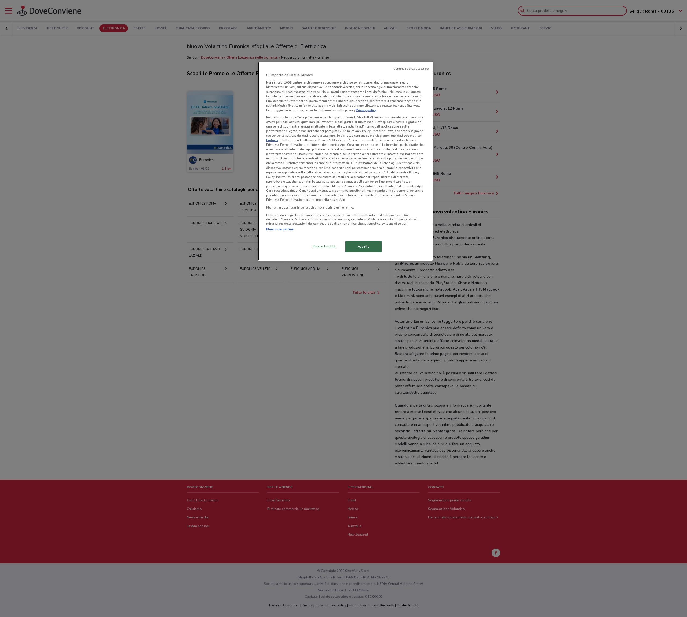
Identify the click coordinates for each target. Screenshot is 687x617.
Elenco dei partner (280, 229)
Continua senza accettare (411, 69)
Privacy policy (366, 110)
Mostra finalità (324, 246)
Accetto (364, 246)
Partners (272, 140)
